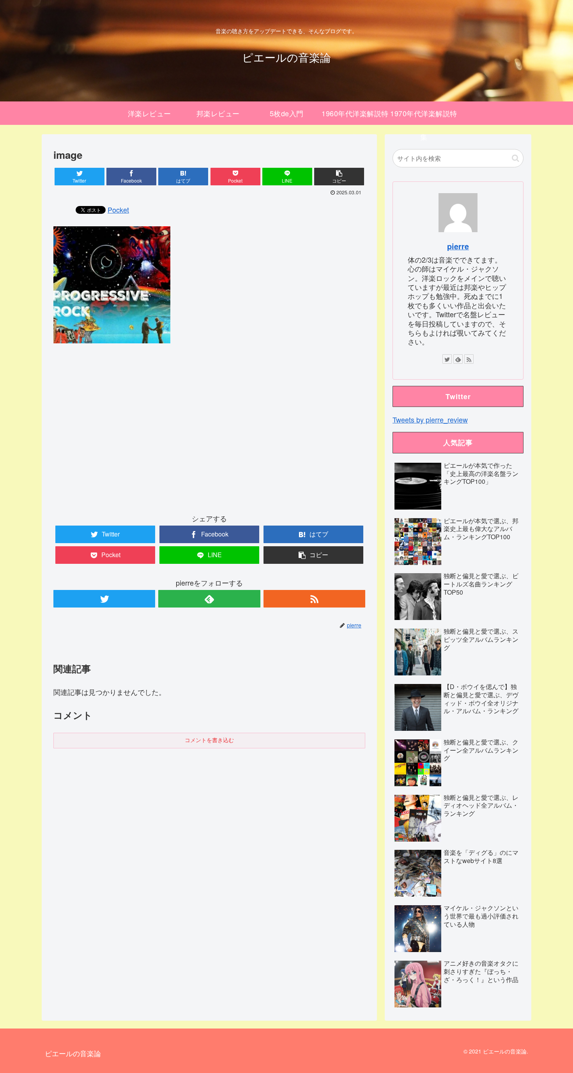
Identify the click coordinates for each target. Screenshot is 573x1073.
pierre (458, 246)
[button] (515, 158)
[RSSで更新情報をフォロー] (314, 599)
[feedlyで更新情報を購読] (209, 599)
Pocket (118, 209)
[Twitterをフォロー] (104, 599)
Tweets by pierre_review (430, 419)
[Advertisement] (209, 435)
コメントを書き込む (209, 740)
